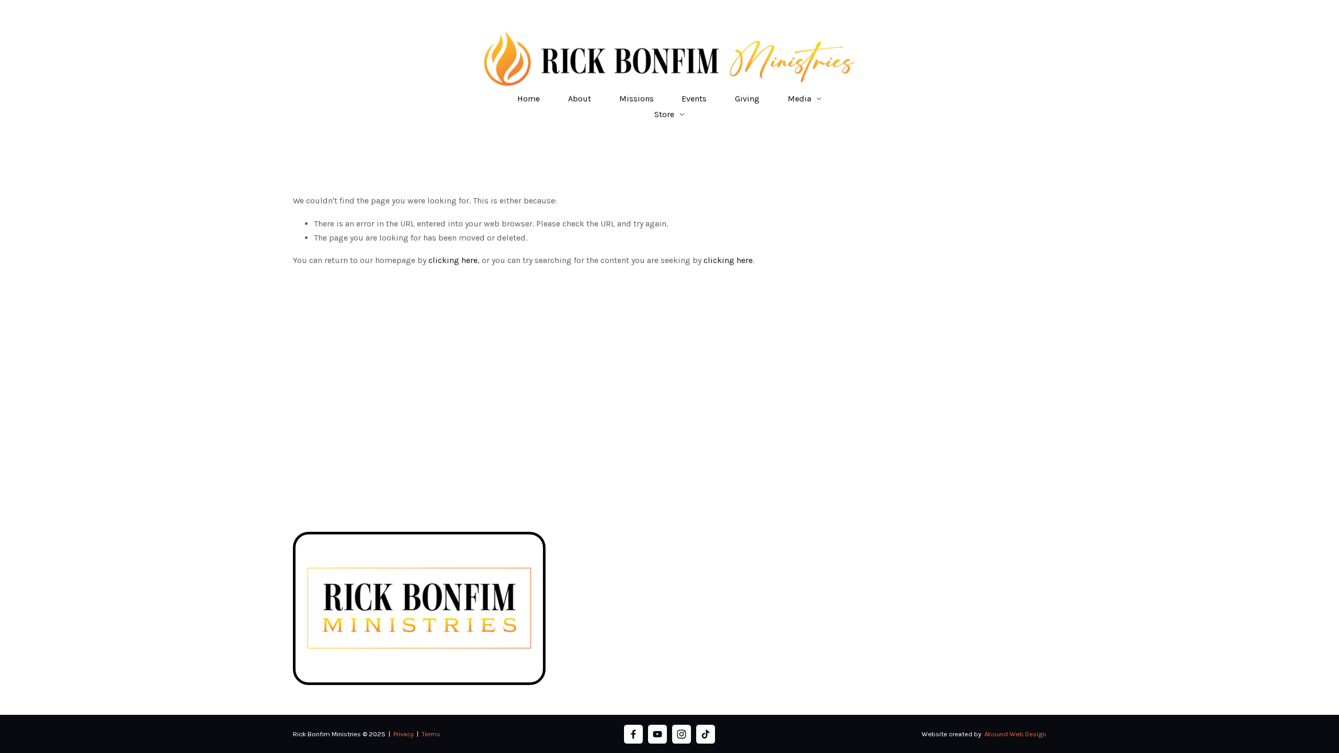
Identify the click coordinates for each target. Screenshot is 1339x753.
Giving (747, 99)
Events (694, 99)
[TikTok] (705, 734)
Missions (636, 99)
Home (528, 99)
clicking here (453, 260)
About (579, 99)
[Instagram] (681, 734)
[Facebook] (633, 734)
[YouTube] (657, 734)
